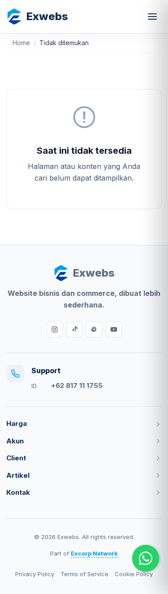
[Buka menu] (152, 16)
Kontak (18, 492)
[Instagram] (55, 329)
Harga (16, 423)
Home (21, 42)
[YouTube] (114, 329)
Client (16, 458)
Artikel (18, 475)
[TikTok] (74, 329)
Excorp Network (94, 553)
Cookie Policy (134, 573)
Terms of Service (84, 573)
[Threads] (94, 329)
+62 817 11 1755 (77, 385)
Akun (15, 441)
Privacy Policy (34, 573)
